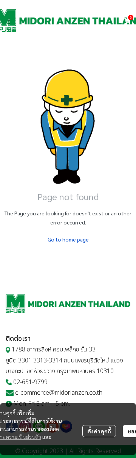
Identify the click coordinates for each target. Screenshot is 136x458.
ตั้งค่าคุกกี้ (99, 431)
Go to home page (68, 239)
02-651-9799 (30, 382)
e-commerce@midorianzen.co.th (58, 392)
